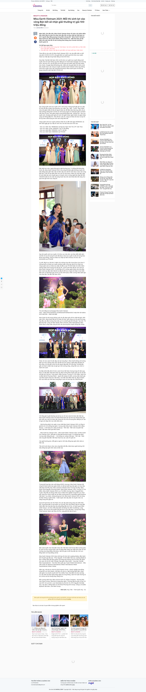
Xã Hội (48, 10)
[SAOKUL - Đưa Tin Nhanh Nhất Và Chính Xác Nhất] (37, 5)
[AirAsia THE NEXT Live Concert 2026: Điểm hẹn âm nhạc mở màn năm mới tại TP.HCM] (95, 141)
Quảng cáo (107, 1)
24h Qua (104, 5)
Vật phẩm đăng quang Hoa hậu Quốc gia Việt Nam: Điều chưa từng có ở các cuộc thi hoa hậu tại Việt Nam (59, 629)
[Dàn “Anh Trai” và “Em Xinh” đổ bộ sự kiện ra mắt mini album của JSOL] (95, 126)
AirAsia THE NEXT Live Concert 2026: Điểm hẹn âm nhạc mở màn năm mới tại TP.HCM (106, 141)
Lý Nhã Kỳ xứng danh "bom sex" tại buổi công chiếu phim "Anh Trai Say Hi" (106, 171)
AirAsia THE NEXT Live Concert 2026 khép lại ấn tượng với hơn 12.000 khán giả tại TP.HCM (106, 149)
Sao (78, 10)
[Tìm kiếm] (90, 5)
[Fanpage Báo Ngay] (35, 41)
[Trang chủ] (35, 38)
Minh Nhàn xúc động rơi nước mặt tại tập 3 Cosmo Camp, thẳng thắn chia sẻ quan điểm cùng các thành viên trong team (107, 164)
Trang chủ (40, 10)
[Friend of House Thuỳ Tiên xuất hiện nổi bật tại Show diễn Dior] (95, 194)
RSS (51, 1)
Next (87, 628)
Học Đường (71, 10)
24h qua (48, 1)
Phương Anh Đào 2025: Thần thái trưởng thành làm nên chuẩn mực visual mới (106, 156)
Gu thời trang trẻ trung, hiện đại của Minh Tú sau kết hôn (40, 629)
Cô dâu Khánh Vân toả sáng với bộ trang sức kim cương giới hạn (78, 629)
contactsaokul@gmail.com (38, 684)
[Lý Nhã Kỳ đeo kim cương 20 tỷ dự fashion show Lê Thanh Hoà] (95, 134)
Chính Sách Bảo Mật (95, 1)
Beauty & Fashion (87, 10)
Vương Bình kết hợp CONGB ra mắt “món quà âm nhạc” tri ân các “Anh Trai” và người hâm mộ (106, 186)
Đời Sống (55, 10)
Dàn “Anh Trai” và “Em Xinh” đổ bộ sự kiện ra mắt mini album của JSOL (107, 126)
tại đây (69, 599)
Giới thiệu (88, 1)
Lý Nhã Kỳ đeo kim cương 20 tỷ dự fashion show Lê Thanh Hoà (106, 133)
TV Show (97, 10)
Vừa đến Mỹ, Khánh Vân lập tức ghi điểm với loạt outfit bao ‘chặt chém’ (62, 50)
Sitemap (113, 1)
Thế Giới (63, 10)
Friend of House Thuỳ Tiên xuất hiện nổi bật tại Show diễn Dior (106, 194)
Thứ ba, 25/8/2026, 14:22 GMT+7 (38, 1)
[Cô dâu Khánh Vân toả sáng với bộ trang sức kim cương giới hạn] (79, 621)
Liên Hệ (112, 5)
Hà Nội (94, 53)
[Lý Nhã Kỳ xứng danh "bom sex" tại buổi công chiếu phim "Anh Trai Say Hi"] (95, 171)
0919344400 (35, 683)
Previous (32, 628)
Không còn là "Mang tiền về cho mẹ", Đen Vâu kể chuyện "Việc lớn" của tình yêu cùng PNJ (106, 179)
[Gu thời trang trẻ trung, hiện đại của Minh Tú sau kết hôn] (40, 621)
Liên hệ (102, 1)
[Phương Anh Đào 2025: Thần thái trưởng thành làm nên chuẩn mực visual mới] (95, 156)
